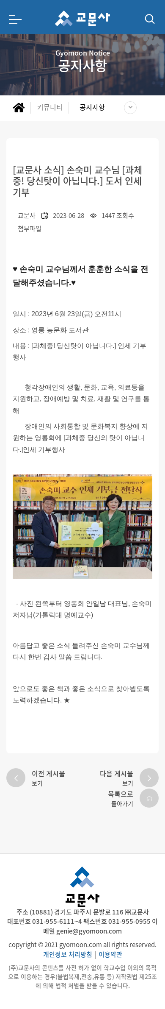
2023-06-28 (68, 215)
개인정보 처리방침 (67, 954)
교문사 (27, 215)
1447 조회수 (118, 215)
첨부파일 (29, 228)
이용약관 (110, 954)
